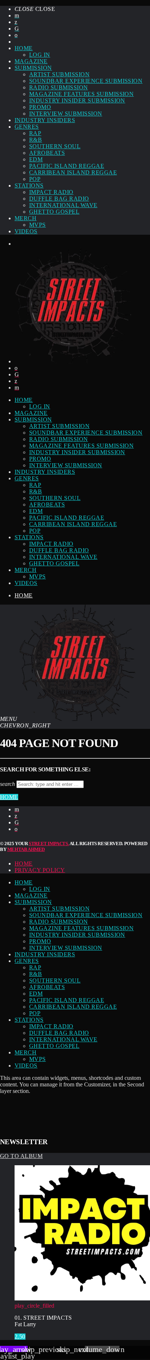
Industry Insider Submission (77, 100)
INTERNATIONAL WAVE (63, 205)
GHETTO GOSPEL (54, 212)
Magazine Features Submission (81, 94)
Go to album (21, 1156)
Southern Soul (54, 146)
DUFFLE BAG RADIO (59, 198)
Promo (40, 107)
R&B (35, 140)
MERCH (25, 218)
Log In (39, 55)
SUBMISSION (33, 68)
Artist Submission (59, 74)
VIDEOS (26, 231)
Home (24, 595)
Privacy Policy (40, 870)
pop (34, 179)
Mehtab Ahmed (26, 849)
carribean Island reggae (73, 172)
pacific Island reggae (66, 166)
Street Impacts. (49, 843)
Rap (35, 133)
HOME (24, 48)
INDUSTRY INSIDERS (45, 120)
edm (36, 159)
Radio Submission (58, 87)
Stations (29, 185)
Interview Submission (65, 113)
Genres (27, 127)
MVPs (37, 225)
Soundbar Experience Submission (85, 81)
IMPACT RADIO (51, 192)
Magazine (31, 61)
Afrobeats (47, 153)
